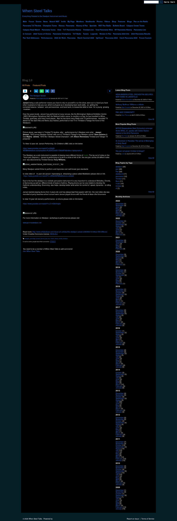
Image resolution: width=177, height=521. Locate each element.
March (118, 212)
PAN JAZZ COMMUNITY (125, 112)
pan (117, 169)
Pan (117, 171)
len (49, 238)
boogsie (27, 238)
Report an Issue (133, 519)
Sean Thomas (126, 115)
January (119, 215)
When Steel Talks (37, 11)
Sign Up (166, 2)
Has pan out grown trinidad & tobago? (130, 151)
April (117, 210)
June (117, 207)
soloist (60, 238)
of (116, 188)
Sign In (172, 2)
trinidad (118, 186)
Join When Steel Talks (31, 251)
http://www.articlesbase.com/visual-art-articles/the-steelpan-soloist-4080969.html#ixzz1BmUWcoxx (69, 232)
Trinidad (119, 178)
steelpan (65, 238)
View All (151, 119)
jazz (46, 238)
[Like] (109, 91)
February (119, 214)
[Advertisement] (88, 60)
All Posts (26, 85)
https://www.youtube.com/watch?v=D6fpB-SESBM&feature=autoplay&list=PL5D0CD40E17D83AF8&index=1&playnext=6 (52, 149)
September (120, 224)
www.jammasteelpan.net (32, 222)
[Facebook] (53, 91)
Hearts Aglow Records (42, 98)
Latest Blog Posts (123, 90)
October (119, 222)
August (118, 226)
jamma (43, 238)
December (120, 203)
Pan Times (125, 136)
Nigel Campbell (126, 107)
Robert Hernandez (127, 99)
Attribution (54, 234)
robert (52, 238)
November (120, 205)
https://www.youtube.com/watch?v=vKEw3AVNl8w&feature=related (48, 176)
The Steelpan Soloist (38, 95)
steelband (119, 174)
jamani (38, 238)
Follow (53, 242)
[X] (30, 91)
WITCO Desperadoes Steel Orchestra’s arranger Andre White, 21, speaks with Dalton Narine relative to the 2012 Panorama (134, 130)
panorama (119, 176)
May (117, 208)
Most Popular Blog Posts (126, 124)
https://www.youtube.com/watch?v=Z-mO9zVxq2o (42, 203)
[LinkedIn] (36, 91)
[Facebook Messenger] (25, 91)
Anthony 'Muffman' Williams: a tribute (130, 104)
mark (123, 154)
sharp (56, 238)
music (118, 183)
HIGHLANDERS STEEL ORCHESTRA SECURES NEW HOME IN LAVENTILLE (134, 95)
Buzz (117, 181)
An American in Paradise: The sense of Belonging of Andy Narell (134, 142)
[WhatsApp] (41, 91)
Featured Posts (39, 85)
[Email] (47, 91)
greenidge (33, 238)
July (117, 228)
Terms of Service (147, 519)
